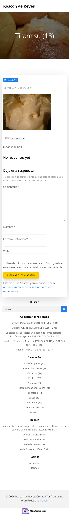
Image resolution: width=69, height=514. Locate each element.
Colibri (44, 500)
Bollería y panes (32, 363)
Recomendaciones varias (32, 387)
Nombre (9, 227)
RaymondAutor (18, 322)
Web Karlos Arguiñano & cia (34, 449)
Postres (32, 378)
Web (6, 251)
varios (33, 412)
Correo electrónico (15, 239)
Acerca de (34, 463)
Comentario (11, 187)
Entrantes (32, 373)
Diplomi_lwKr (18, 327)
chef (22, 87)
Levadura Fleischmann (34, 434)
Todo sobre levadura (34, 439)
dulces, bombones (32, 368)
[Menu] (63, 6)
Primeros (32, 383)
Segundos (32, 402)
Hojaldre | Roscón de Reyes (16, 341)
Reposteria (32, 392)
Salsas (32, 397)
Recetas (34, 467)
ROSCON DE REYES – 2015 (44, 322)
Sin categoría (32, 407)
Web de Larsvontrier (34, 444)
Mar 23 (10, 87)
